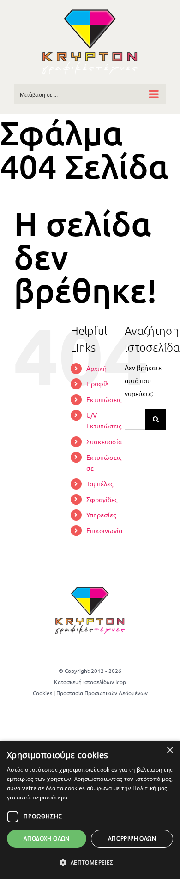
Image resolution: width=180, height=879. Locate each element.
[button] (90, 862)
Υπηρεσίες (101, 514)
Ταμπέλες (99, 483)
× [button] (169, 750)
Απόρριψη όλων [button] (132, 838)
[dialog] (90, 810)
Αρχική (96, 368)
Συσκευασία (104, 441)
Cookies (42, 693)
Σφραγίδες (101, 499)
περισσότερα (50, 797)
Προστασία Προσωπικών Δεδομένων (102, 693)
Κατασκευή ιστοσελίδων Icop (90, 681)
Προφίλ (97, 383)
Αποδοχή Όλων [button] (47, 838)
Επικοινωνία (104, 530)
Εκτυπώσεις (103, 399)
